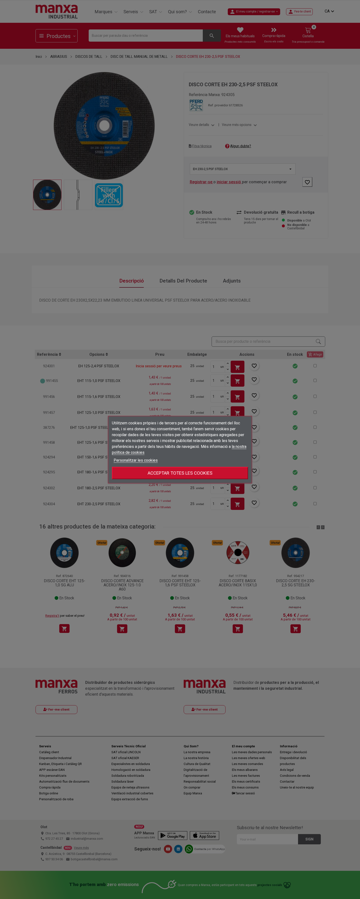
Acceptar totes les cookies (180, 472)
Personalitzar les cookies (136, 460)
